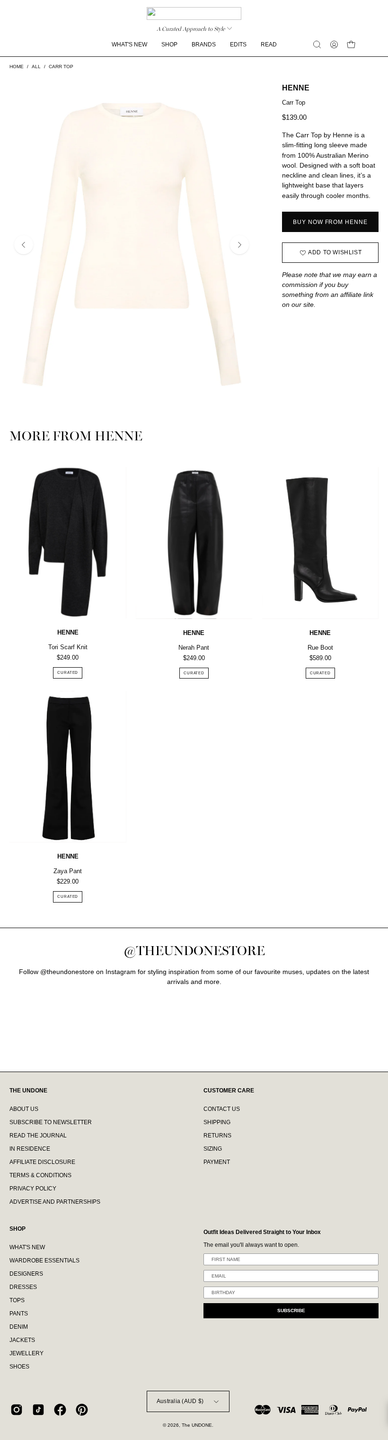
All (36, 66)
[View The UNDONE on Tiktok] (38, 1410)
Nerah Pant (193, 647)
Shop (17, 1228)
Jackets (22, 1340)
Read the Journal (38, 1135)
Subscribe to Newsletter (50, 1122)
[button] (317, 44)
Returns (217, 1135)
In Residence (29, 1148)
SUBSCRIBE (291, 1310)
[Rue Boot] (320, 543)
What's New (27, 1247)
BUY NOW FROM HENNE (330, 222)
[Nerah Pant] (194, 543)
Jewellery (26, 1353)
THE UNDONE (28, 1090)
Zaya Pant (67, 871)
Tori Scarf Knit (68, 647)
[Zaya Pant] (67, 766)
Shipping (216, 1122)
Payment (216, 1162)
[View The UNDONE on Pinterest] (82, 1410)
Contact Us (221, 1109)
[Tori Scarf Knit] (67, 543)
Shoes (19, 1366)
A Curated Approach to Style (191, 29)
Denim (18, 1327)
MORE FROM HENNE (75, 436)
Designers (26, 1273)
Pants (18, 1313)
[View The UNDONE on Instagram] (16, 1410)
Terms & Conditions (40, 1175)
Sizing (212, 1148)
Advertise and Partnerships (54, 1202)
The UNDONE (197, 1425)
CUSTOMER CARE (228, 1090)
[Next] (239, 244)
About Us (23, 1109)
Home (16, 66)
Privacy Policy (32, 1188)
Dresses (23, 1287)
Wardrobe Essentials (44, 1260)
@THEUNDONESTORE (194, 951)
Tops (17, 1300)
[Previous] (23, 244)
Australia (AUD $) (180, 1401)
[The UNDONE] (194, 13)
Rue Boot (320, 647)
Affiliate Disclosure (42, 1162)
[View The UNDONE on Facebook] (60, 1410)
